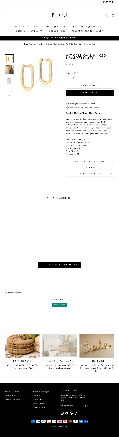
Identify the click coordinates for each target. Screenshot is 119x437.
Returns (90, 167)
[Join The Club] (22, 346)
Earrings (49, 44)
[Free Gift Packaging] (59, 345)
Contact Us (37, 395)
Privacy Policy (38, 399)
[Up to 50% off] (96, 346)
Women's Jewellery (28, 26)
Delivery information (90, 161)
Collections (57, 31)
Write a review (59, 304)
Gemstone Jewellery (30, 31)
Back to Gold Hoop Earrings (61, 265)
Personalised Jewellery (87, 31)
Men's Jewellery (57, 26)
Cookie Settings (39, 407)
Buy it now (90, 92)
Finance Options (39, 403)
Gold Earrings (58, 44)
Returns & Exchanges (41, 391)
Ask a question (90, 173)
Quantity (72, 73)
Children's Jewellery (87, 26)
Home (25, 44)
